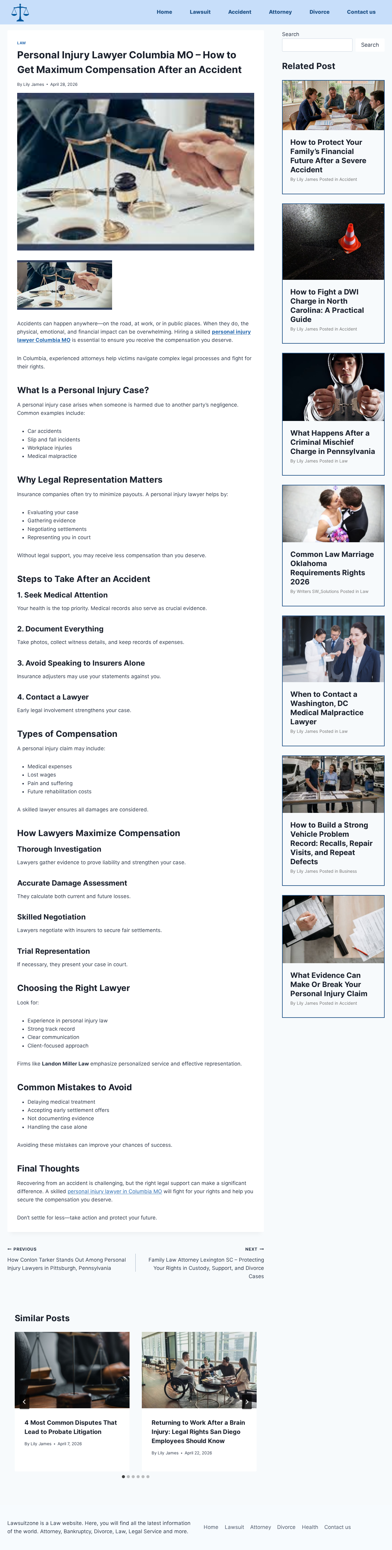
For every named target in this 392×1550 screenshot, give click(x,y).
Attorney (280, 12)
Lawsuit (200, 12)
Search (290, 34)
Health (310, 1527)
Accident (239, 12)
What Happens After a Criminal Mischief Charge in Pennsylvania (332, 442)
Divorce (320, 12)
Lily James (33, 84)
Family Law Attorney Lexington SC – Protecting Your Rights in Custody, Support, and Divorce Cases (206, 1263)
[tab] (123, 1476)
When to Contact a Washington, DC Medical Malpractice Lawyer (327, 708)
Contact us (361, 12)
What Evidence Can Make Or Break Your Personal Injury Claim (329, 984)
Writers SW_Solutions (318, 591)
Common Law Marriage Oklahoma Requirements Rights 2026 (332, 568)
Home (164, 12)
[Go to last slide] (24, 1402)
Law (21, 43)
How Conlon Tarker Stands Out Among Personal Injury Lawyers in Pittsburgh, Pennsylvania (66, 1259)
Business (348, 871)
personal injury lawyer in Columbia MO (115, 1191)
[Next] (247, 1402)
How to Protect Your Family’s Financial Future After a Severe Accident (328, 156)
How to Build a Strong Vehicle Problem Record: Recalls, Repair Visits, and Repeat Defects (331, 843)
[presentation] (72, 1370)
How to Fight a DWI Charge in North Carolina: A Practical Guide (327, 305)
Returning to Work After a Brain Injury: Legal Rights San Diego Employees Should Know (198, 1432)
